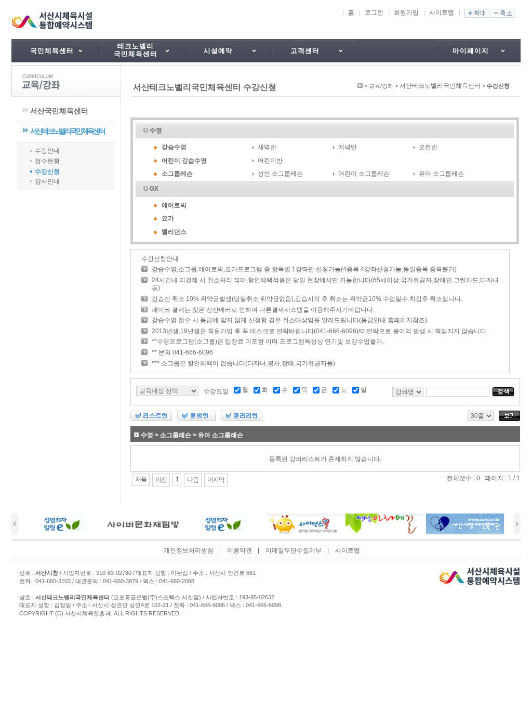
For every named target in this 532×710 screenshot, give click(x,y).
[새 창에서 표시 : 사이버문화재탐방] (143, 532)
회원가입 (406, 12)
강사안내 (47, 181)
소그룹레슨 (177, 173)
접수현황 (47, 161)
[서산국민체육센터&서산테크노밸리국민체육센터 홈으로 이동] (53, 20)
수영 (156, 130)
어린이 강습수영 (184, 160)
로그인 (374, 12)
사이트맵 (441, 12)
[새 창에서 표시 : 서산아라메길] (384, 532)
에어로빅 (174, 205)
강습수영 (174, 147)
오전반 (428, 147)
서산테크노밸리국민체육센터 (67, 131)
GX (154, 188)
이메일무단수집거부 (293, 550)
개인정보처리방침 (189, 550)
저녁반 (347, 147)
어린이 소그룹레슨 (364, 173)
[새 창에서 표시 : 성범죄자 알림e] (62, 532)
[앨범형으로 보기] (196, 419)
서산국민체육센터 (59, 111)
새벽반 (267, 147)
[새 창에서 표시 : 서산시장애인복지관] (465, 532)
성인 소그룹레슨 (280, 173)
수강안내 (47, 150)
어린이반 (270, 160)
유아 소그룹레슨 (441, 173)
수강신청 (47, 171)
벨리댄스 (174, 231)
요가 (168, 218)
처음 (141, 479)
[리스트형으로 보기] (151, 419)
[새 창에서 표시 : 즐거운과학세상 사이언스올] (304, 532)
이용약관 (239, 550)
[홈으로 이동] (360, 85)
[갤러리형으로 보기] (241, 419)
